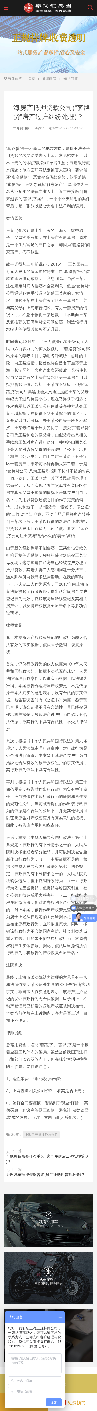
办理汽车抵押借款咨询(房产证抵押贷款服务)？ (45, 1174)
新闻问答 (49, 78)
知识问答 (23, 128)
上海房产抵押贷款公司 (41, 1134)
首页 (31, 78)
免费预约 (76, 1402)
